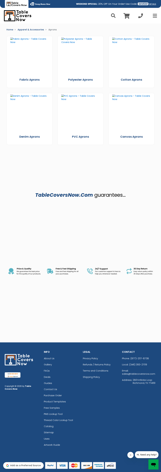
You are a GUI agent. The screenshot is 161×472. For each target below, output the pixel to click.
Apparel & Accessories (31, 29)
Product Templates (55, 401)
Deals (47, 377)
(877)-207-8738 (139, 358)
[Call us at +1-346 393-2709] (140, 16)
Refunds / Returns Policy (97, 364)
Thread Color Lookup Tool (58, 420)
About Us (49, 358)
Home (9, 29)
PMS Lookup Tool (53, 414)
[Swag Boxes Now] (40, 4)
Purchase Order (53, 395)
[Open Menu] (154, 15)
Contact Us (50, 389)
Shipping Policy (91, 377)
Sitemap (49, 432)
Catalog (48, 426)
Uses (47, 438)
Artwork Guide (52, 444)
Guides (48, 383)
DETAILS (152, 4)
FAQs (47, 370)
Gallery (48, 364)
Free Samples (52, 407)
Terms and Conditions (95, 370)
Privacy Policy (90, 358)
